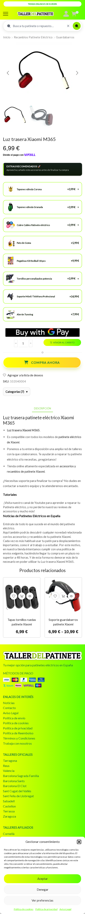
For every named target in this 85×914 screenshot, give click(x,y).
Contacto (9, 708)
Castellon (9, 806)
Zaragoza (9, 816)
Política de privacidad (46, 909)
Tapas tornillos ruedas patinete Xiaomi (22, 622)
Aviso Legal (65, 909)
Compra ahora (45, 362)
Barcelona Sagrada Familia (21, 776)
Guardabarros (65, 37)
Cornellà (8, 834)
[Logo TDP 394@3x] (42, 655)
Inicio (6, 37)
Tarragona (10, 760)
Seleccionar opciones (21, 596)
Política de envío (14, 718)
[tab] (42, 408)
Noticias (9, 703)
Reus (6, 766)
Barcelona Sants (14, 781)
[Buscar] (77, 26)
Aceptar (42, 878)
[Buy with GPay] (42, 332)
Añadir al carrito (64, 342)
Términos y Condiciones (19, 738)
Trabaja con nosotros (17, 743)
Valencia (8, 770)
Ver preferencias (42, 900)
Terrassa (9, 811)
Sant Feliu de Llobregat (18, 796)
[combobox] (38, 26)
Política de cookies (23, 909)
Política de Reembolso (18, 733)
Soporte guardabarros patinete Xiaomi (63, 622)
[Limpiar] (68, 26)
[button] (79, 842)
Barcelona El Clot (14, 786)
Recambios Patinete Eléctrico (33, 37)
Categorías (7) (15, 391)
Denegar (42, 889)
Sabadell (9, 801)
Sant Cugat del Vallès (17, 791)
